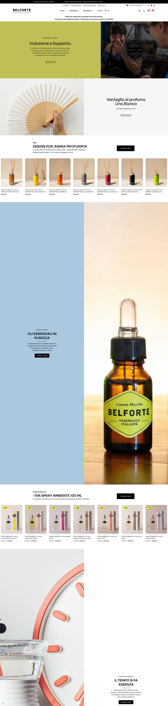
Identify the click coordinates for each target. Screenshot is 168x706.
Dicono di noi (101, 5)
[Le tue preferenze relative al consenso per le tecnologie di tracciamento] (3, 703)
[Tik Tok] (154, 5)
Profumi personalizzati (89, 5)
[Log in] (139, 11)
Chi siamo (66, 5)
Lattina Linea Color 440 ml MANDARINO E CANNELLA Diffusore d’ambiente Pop (23, 192)
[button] (80, 74)
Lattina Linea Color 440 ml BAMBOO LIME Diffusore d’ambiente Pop (119, 192)
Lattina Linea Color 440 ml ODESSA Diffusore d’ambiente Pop (48, 192)
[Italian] (108, 10)
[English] (106, 10)
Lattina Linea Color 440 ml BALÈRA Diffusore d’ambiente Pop (72, 192)
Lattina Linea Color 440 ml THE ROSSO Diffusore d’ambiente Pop (145, 192)
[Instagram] (148, 5)
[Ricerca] (144, 11)
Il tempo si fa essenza (126, 682)
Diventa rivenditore (75, 5)
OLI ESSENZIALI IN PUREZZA (42, 336)
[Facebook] (151, 5)
